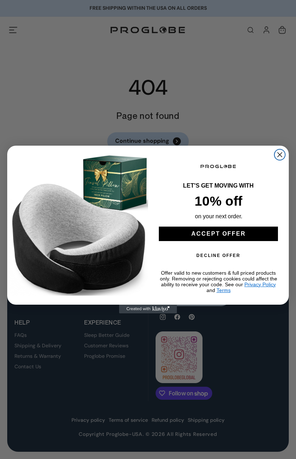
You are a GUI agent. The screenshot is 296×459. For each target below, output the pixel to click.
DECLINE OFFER (218, 255)
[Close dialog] (279, 154)
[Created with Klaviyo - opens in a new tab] (148, 309)
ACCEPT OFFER (218, 234)
